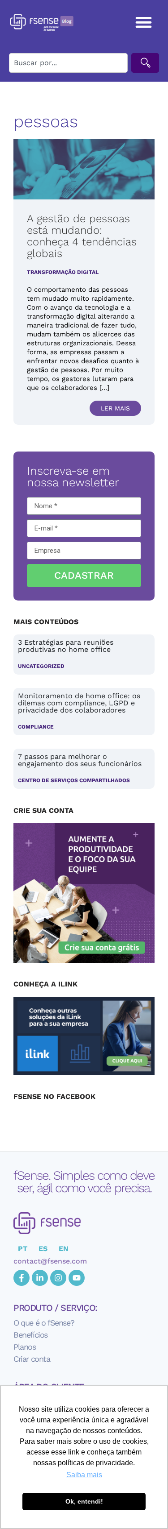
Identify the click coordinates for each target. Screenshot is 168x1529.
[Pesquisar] (145, 63)
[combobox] (68, 63)
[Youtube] (77, 1278)
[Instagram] (58, 1278)
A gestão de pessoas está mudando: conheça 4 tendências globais (82, 236)
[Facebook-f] (21, 1278)
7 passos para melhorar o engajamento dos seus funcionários (80, 760)
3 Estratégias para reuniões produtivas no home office (65, 646)
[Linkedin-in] (40, 1278)
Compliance (36, 727)
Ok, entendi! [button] (84, 1501)
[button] (144, 22)
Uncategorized (41, 666)
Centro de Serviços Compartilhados (74, 780)
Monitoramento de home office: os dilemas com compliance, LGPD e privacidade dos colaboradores (79, 703)
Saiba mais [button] (84, 1475)
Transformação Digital (63, 272)
